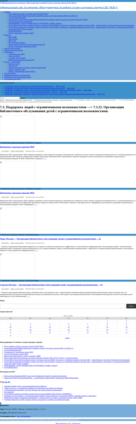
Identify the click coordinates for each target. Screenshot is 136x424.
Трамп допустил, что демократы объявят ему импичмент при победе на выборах (33, 388)
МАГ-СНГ (12, 41)
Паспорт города (14, 64)
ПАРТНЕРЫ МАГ (15, 31)
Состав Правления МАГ (17, 18)
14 (88, 327)
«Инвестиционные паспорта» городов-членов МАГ (27, 68)
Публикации (8, 52)
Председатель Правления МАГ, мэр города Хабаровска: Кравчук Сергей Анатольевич (35, 376)
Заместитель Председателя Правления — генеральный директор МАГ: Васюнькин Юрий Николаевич (41, 378)
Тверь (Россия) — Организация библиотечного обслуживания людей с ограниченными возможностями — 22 (50, 239)
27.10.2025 (5, 151)
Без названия (9, 392)
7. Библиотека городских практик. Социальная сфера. (53, 100)
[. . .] (44, 158)
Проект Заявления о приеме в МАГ (21, 33)
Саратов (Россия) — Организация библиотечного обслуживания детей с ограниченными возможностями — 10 (51, 285)
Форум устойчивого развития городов (22, 46)
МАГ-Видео (12, 66)
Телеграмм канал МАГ (16, 54)
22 (107, 330)
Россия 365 (6, 382)
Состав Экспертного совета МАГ (20, 21)
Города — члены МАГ (12, 62)
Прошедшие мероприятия (13, 50)
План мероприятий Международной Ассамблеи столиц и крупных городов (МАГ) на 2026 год (42, 16)
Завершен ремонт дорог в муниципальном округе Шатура (25, 386)
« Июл (67, 338)
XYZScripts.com (76, 423)
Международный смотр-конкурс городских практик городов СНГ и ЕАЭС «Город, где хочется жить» (41, 358)
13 (69, 327)
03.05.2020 (5, 197)
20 (69, 330)
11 (30, 327)
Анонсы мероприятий (12, 48)
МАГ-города (13, 39)
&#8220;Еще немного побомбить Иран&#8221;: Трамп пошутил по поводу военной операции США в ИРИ (43, 398)
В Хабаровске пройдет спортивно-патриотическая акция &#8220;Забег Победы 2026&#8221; (38, 394)
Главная (7, 12)
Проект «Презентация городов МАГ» (22, 71)
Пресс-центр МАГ (17, 151)
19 (50, 330)
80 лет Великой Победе (16, 43)
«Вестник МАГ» (14, 56)
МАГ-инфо (12, 37)
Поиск (131, 306)
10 (10, 327)
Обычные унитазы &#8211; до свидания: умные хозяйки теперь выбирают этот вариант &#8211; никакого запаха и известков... (50, 396)
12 (50, 327)
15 (107, 327)
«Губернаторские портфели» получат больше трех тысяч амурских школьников (33, 390)
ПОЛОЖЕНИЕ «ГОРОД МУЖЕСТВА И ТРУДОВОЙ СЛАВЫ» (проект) (35, 23)
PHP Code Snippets (60, 423)
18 (30, 330)
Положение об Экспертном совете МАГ (18, 352)
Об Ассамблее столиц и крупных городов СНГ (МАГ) (28, 14)
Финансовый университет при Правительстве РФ (26, 44)
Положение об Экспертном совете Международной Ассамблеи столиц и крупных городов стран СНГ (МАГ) (48, 19)
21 (88, 330)
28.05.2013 (5, 243)
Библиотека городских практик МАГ (17, 77)
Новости (7, 35)
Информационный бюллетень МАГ (21, 60)
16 (126, 327)
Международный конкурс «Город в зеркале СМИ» (22, 356)
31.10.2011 (5, 289)
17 (10, 330)
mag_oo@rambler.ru (24, 416)
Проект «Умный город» (17, 69)
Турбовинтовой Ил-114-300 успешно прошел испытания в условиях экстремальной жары (36, 400)
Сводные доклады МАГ (17, 58)
